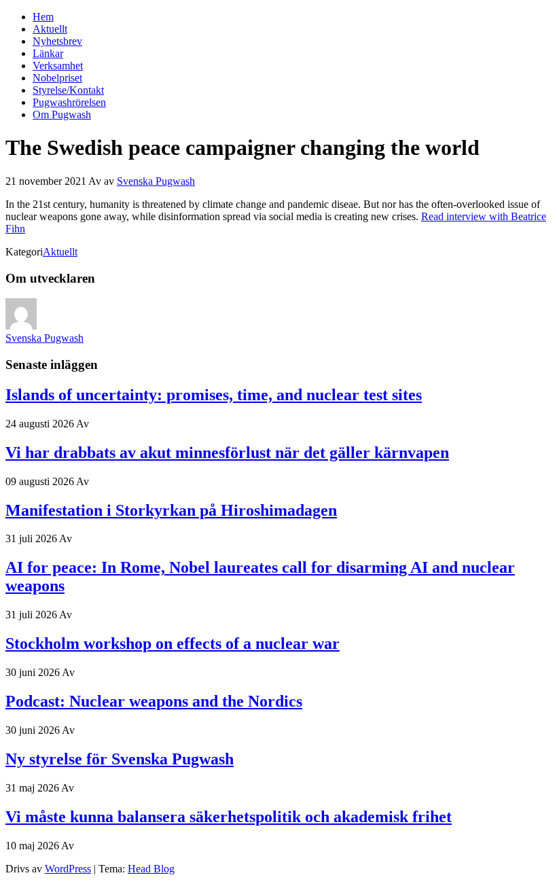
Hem (43, 16)
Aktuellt (50, 29)
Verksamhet (58, 65)
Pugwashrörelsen (69, 102)
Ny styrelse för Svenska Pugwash (119, 759)
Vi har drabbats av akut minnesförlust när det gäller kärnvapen (227, 452)
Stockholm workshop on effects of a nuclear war (172, 643)
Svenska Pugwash (156, 181)
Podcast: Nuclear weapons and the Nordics (153, 701)
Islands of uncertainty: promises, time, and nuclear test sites (213, 395)
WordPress (68, 868)
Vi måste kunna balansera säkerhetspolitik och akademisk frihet (228, 817)
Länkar (48, 53)
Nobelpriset (57, 78)
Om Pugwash (62, 114)
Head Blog (151, 868)
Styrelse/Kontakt (68, 90)
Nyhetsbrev (57, 41)
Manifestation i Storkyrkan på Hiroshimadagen (171, 510)
